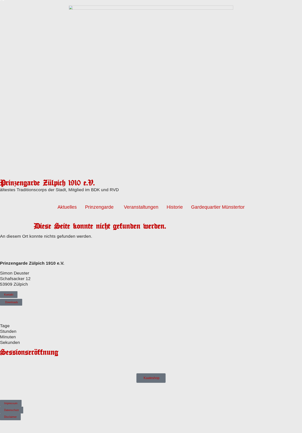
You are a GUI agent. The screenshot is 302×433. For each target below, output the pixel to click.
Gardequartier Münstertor (218, 207)
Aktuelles (67, 207)
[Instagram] (14, 390)
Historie (175, 207)
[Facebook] (2, 390)
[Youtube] (8, 390)
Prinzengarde (99, 207)
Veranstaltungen (141, 207)
